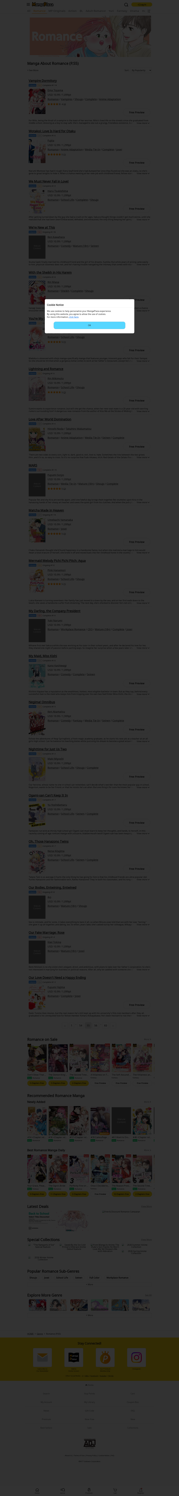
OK (89, 325)
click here (73, 317)
